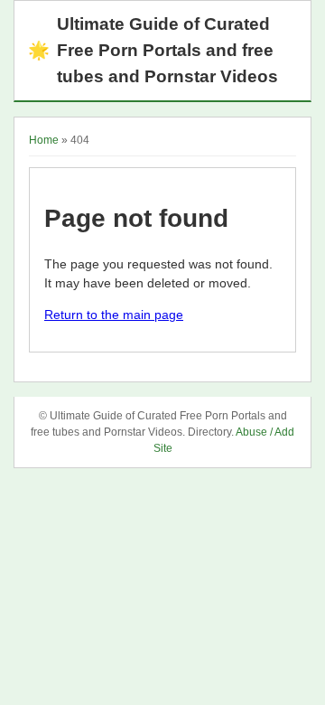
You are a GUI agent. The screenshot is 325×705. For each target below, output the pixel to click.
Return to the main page (113, 314)
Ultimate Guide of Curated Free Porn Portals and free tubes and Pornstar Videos (153, 50)
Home (44, 140)
